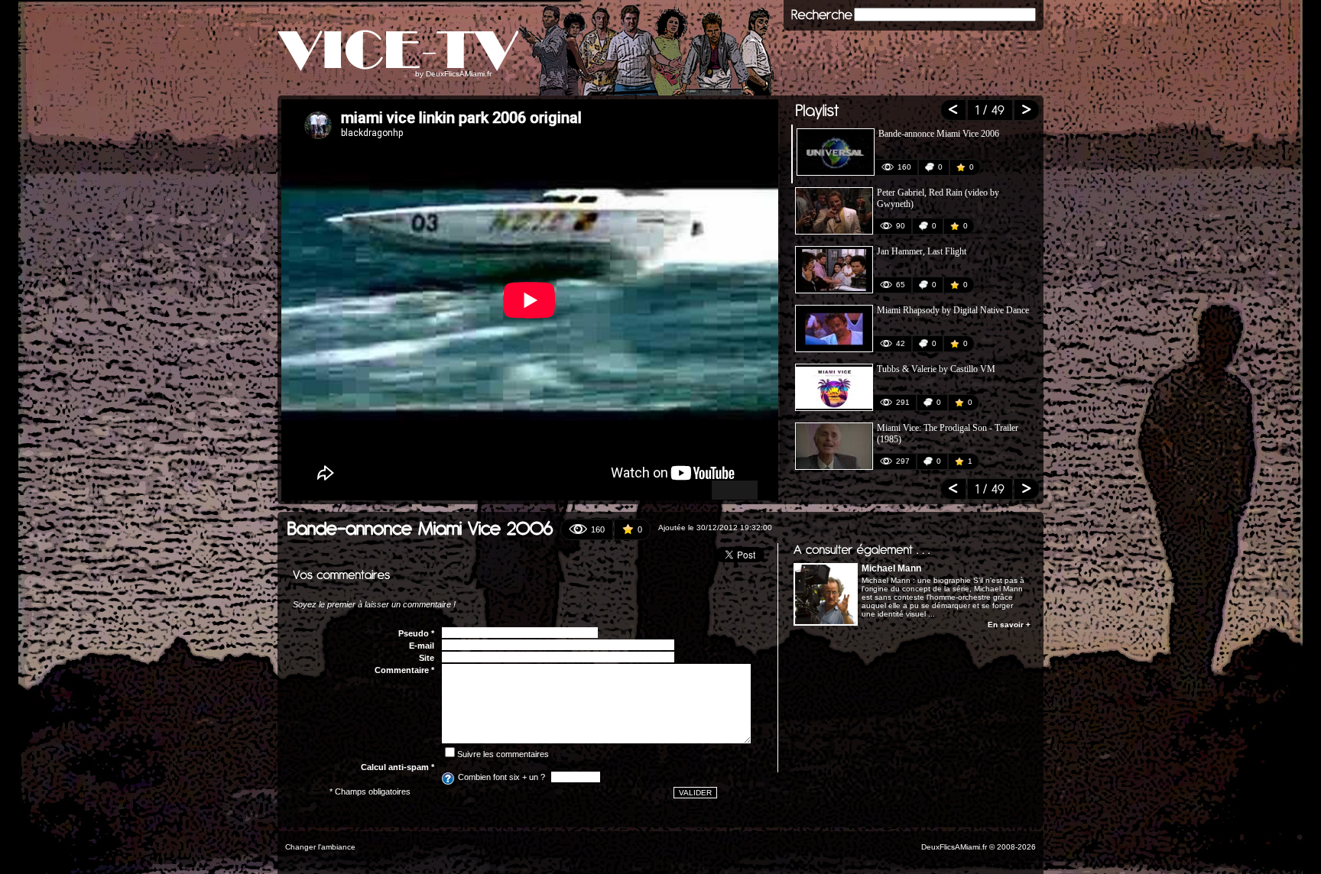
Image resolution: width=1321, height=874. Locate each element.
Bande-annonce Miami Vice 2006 (938, 133)
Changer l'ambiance (320, 847)
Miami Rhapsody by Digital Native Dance (953, 310)
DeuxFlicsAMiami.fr (459, 74)
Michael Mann (891, 568)
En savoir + (1009, 624)
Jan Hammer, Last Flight (921, 251)
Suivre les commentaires (503, 754)
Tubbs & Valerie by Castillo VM (936, 369)
